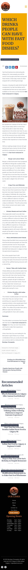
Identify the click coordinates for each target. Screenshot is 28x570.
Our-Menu (14, 510)
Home (14, 500)
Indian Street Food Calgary (10, 425)
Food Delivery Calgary (8, 391)
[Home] (5, 6)
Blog (14, 505)
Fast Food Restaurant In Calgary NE (9, 59)
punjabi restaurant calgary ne (9, 350)
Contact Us (14, 507)
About (14, 503)
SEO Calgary (12, 561)
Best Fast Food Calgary (9, 442)
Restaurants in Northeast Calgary (10, 347)
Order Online (14, 512)
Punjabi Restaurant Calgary (10, 456)
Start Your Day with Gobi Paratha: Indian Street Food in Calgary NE (14, 429)
